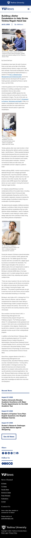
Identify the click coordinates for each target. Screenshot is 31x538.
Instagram (7, 463)
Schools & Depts (6, 492)
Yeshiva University (15, 2)
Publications (4, 499)
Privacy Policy (13, 533)
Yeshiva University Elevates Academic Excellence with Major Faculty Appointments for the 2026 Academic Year (15, 403)
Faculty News (5, 489)
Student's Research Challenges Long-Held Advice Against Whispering (13, 427)
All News (3, 483)
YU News (4, 486)
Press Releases (5, 496)
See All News (8, 436)
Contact (3, 502)
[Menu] (28, 9)
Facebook (5, 463)
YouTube (9, 463)
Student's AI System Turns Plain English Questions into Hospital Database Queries (14, 416)
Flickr (11, 463)
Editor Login (4, 533)
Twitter (3, 463)
